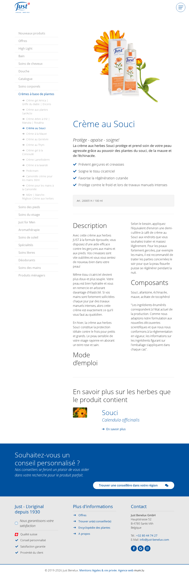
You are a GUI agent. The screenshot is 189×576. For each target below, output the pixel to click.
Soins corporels (29, 86)
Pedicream (32, 170)
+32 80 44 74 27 (146, 535)
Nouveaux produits (31, 33)
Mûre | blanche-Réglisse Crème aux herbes (38, 196)
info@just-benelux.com (154, 539)
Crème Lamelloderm (38, 159)
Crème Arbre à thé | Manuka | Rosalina (36, 120)
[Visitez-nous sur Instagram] (147, 548)
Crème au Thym (35, 145)
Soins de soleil (28, 237)
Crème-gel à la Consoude (32, 152)
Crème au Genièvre (37, 139)
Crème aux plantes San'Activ (35, 111)
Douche (23, 71)
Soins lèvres (26, 253)
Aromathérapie (29, 230)
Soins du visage (29, 215)
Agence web (125, 570)
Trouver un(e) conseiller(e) (94, 521)
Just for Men (26, 222)
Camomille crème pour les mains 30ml (37, 178)
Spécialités (25, 245)
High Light (25, 48)
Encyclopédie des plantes (94, 527)
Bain (21, 56)
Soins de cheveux (30, 64)
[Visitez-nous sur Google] (141, 548)
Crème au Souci (36, 128)
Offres (22, 41)
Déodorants (26, 260)
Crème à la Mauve (36, 133)
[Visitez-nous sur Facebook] (134, 548)
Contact (139, 506)
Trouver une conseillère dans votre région (128, 485)
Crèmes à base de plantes (36, 94)
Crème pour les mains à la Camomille (38, 187)
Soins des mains (29, 268)
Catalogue (25, 79)
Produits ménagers (31, 275)
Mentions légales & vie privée (98, 570)
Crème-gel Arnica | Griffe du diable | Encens (36, 102)
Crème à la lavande (37, 165)
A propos (84, 533)
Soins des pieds (29, 207)
